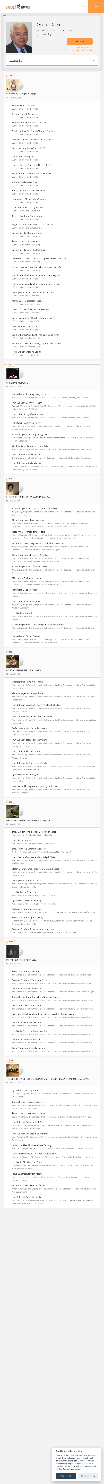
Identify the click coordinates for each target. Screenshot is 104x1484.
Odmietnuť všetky (88, 1476)
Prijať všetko (66, 1476)
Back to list (80, 41)
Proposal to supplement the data (79, 50)
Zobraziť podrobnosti (72, 1469)
